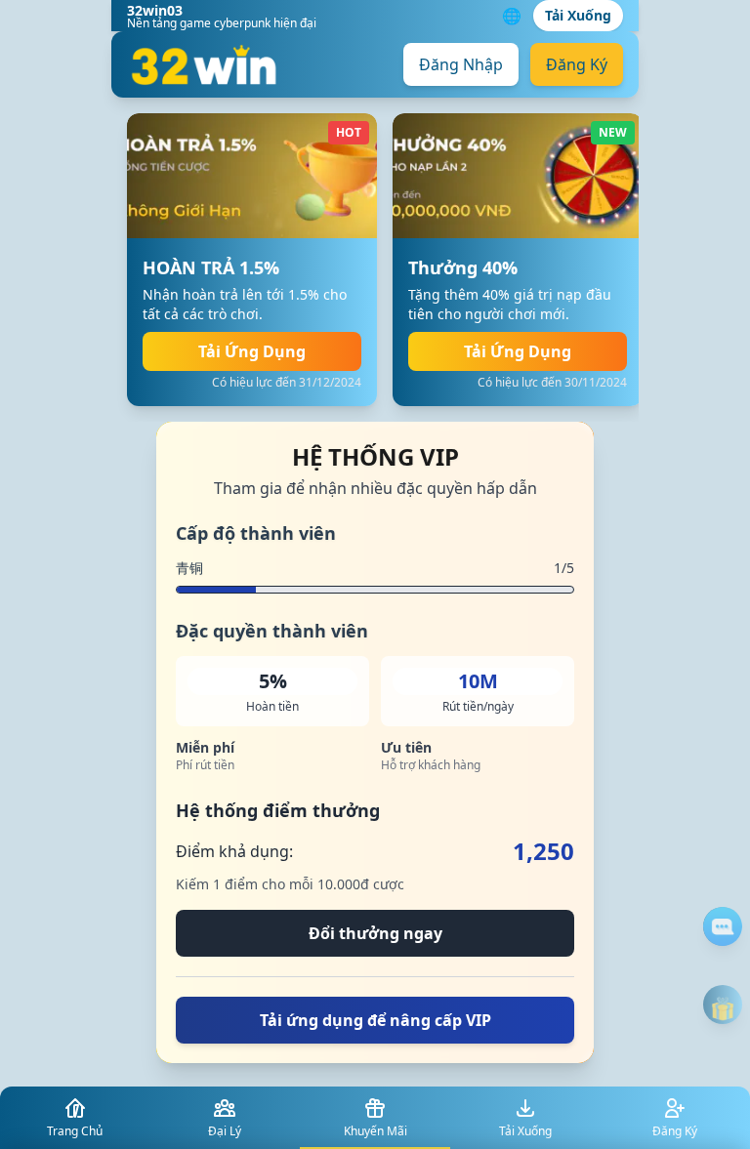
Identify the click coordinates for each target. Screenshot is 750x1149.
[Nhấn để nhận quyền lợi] (722, 1004)
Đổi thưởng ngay (375, 933)
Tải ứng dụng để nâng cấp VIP (375, 1020)
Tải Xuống (578, 15)
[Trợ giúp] (722, 926)
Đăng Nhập (461, 64)
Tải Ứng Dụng (252, 351)
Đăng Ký (576, 64)
